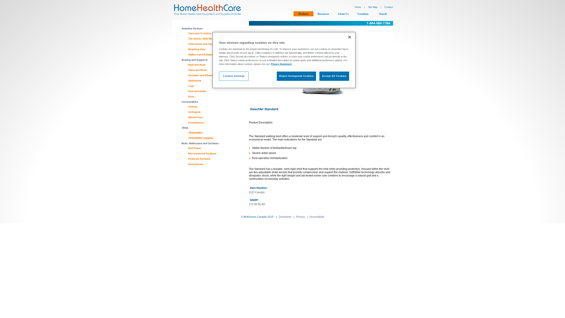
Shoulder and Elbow (200, 75)
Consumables (190, 101)
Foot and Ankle (197, 91)
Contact (388, 7)
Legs (191, 85)
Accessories (195, 164)
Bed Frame (194, 148)
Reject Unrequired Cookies (296, 76)
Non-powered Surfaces (202, 153)
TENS (185, 127)
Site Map (372, 7)
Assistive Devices (192, 28)
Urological (194, 112)
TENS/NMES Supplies (201, 138)
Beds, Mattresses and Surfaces (200, 143)
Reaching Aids (196, 49)
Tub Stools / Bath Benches (203, 38)
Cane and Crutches (199, 33)
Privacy (300, 216)
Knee (191, 96)
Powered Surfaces (199, 158)
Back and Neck (196, 64)
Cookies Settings (234, 76)
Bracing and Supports (194, 59)
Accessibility (316, 216)
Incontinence (196, 122)
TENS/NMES (195, 132)
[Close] (349, 37)
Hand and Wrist (197, 70)
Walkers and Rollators (201, 54)
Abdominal (194, 80)
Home (358, 7)
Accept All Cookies (334, 76)
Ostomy (193, 106)
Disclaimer (285, 216)
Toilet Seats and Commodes (205, 43)
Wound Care (195, 117)
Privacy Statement (281, 64)
